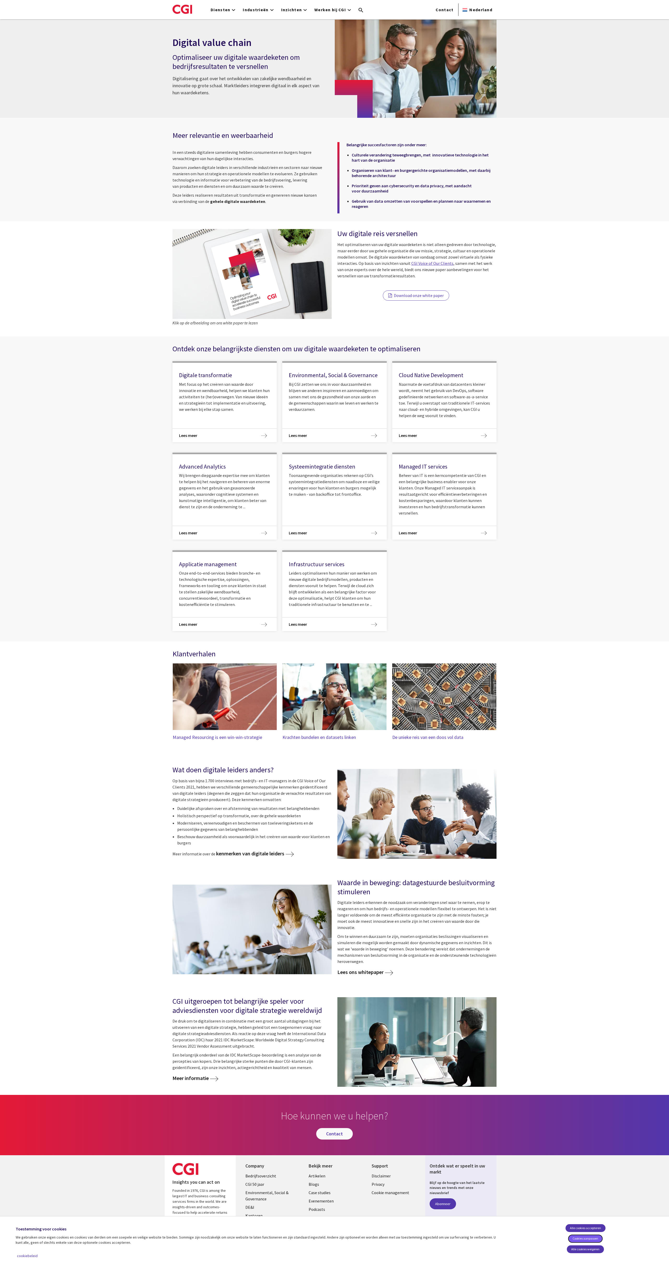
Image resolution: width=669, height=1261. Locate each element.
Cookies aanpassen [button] (585, 1238)
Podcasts (317, 1209)
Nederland (480, 9)
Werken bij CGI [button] (330, 9)
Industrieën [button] (255, 9)
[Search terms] (360, 10)
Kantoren (254, 1215)
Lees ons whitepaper (360, 972)
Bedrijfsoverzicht (260, 1175)
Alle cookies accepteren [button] (585, 1228)
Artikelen (317, 1175)
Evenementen (321, 1201)
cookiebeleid (27, 1255)
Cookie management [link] (390, 1192)
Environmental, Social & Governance (267, 1195)
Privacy (378, 1184)
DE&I (249, 1207)
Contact (445, 9)
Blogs (314, 1184)
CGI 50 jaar (254, 1184)
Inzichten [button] (291, 9)
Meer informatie (190, 1078)
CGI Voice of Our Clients (432, 263)
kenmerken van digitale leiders (250, 853)
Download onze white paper (419, 295)
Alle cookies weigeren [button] (585, 1249)
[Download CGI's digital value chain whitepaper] (252, 274)
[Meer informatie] (417, 814)
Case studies (320, 1192)
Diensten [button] (220, 9)
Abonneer (443, 1203)
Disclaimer (381, 1175)
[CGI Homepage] (182, 9)
